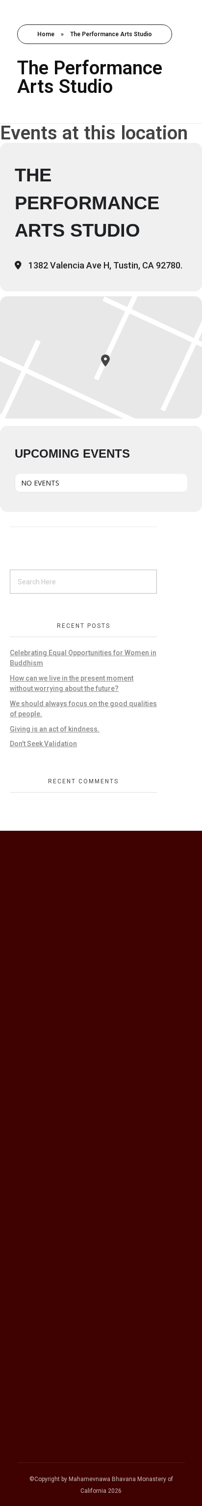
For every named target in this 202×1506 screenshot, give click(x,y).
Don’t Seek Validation (43, 744)
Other (36, 1149)
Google (39, 1072)
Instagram (44, 1098)
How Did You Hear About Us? (71, 1051)
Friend (37, 1137)
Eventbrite (44, 1111)
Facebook (44, 1085)
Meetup (40, 1124)
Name (29, 940)
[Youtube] (138, 1326)
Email (28, 995)
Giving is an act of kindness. (55, 729)
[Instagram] (113, 1326)
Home (45, 34)
